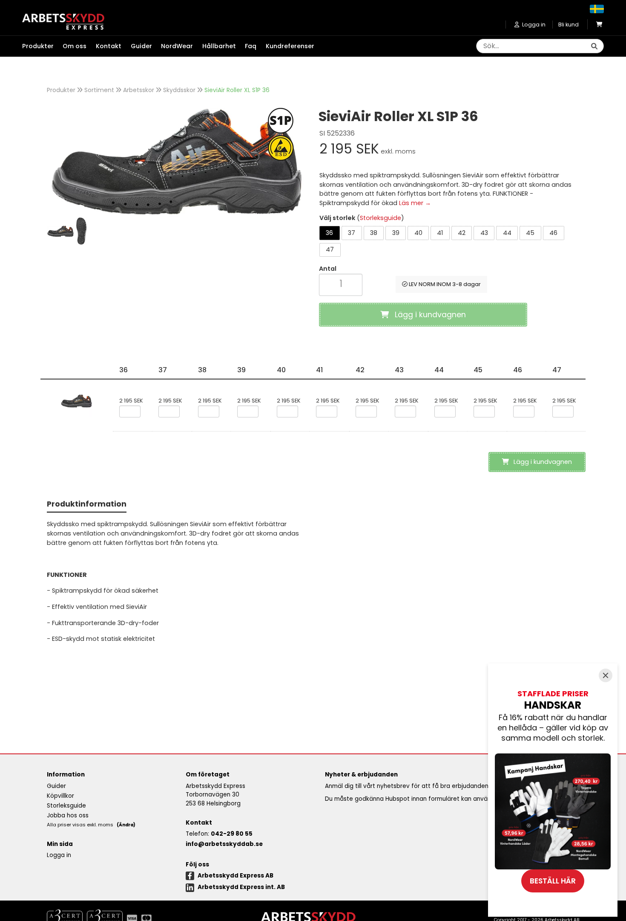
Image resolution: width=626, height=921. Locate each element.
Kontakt (108, 46)
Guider (141, 46)
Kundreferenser (290, 46)
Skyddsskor (179, 90)
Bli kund (568, 24)
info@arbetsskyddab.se (224, 844)
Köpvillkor (60, 796)
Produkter (61, 90)
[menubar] (173, 46)
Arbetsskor (138, 90)
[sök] (594, 46)
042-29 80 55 (232, 834)
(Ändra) (126, 825)
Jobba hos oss (68, 815)
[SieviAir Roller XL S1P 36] (177, 162)
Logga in (59, 855)
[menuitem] (42, 46)
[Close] (605, 675)
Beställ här (553, 881)
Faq (250, 46)
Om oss (74, 46)
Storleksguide (380, 218)
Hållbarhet (219, 46)
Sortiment (99, 90)
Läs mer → (415, 203)
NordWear (177, 46)
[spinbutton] (340, 283)
